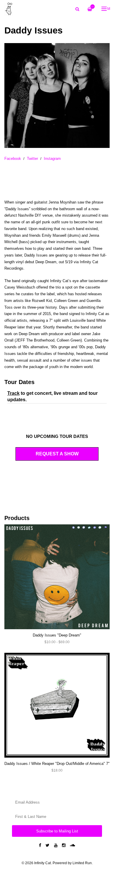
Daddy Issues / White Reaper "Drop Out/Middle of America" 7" (57, 763)
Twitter (32, 158)
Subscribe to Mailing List (57, 831)
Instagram (52, 158)
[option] (57, 95)
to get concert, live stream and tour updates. (52, 396)
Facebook (12, 158)
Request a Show (57, 453)
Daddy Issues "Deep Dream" (57, 635)
